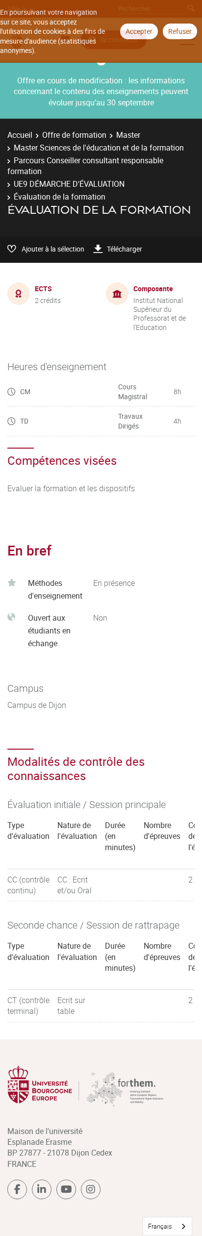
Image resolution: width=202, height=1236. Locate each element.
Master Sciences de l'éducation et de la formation (99, 147)
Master (128, 134)
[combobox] (167, 1226)
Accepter (139, 31)
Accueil (19, 134)
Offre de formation (74, 134)
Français (160, 1226)
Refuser (180, 31)
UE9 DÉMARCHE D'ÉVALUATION (69, 183)
